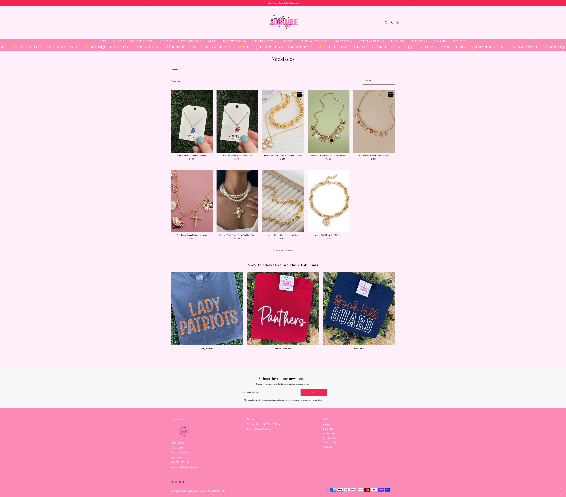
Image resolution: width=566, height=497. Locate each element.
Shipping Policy (330, 438)
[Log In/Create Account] (391, 22)
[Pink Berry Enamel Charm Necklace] (192, 201)
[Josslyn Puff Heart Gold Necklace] (328, 201)
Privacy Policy (329, 429)
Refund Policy (329, 434)
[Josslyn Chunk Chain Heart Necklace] (283, 201)
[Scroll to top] (560, 489)
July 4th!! (118, 41)
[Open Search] (386, 22)
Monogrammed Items (371, 41)
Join (314, 392)
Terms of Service (330, 442)
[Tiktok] (183, 482)
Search (326, 425)
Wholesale (459, 41)
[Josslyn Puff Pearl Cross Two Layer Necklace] (283, 121)
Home (103, 41)
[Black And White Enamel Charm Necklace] (328, 121)
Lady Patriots (342, 41)
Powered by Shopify (216, 491)
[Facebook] (172, 482)
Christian (166, 41)
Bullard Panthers (263, 41)
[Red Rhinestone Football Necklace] (237, 121)
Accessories (418, 41)
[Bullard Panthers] (283, 308)
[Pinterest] (179, 482)
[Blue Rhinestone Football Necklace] (192, 121)
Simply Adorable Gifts (196, 491)
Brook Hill (288, 41)
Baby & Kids (440, 41)
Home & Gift (397, 41)
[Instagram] (176, 482)
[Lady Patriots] (207, 308)
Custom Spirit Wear (189, 41)
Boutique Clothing (234, 41)
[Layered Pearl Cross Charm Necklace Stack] (237, 201)
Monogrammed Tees (142, 41)
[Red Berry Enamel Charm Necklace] (374, 121)
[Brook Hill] (359, 308)
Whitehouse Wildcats (314, 41)
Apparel (212, 41)
